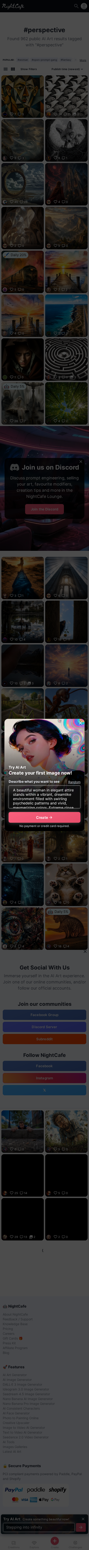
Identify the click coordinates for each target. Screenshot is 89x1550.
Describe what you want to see (34, 781)
